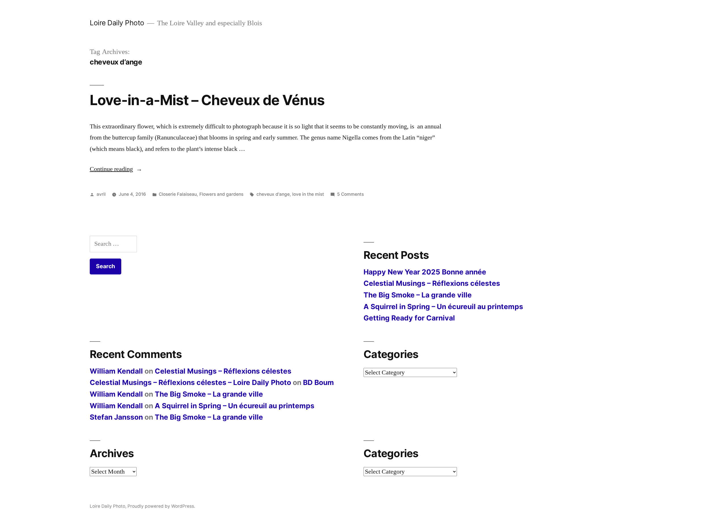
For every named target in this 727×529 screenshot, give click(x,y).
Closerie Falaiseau (178, 194)
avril (101, 194)
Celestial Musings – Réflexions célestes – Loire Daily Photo (190, 382)
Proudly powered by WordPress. (161, 506)
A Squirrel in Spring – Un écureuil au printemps (443, 306)
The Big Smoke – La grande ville (418, 295)
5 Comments (350, 194)
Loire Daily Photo (117, 22)
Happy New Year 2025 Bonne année (425, 272)
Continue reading (116, 169)
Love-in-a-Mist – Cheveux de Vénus (207, 100)
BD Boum (318, 382)
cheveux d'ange (273, 194)
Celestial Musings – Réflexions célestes (432, 283)
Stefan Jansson (116, 417)
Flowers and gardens (221, 194)
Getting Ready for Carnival (409, 318)
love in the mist (308, 194)
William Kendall (116, 371)
